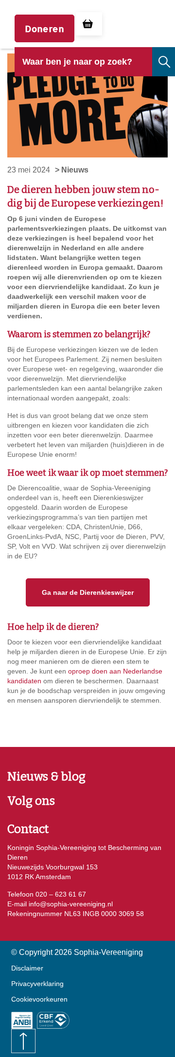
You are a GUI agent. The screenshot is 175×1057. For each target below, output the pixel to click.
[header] (83, 69)
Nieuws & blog (46, 776)
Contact (28, 829)
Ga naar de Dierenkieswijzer (88, 592)
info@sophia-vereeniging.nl (70, 904)
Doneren (44, 28)
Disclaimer (27, 968)
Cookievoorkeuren (39, 999)
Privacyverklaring (37, 984)
